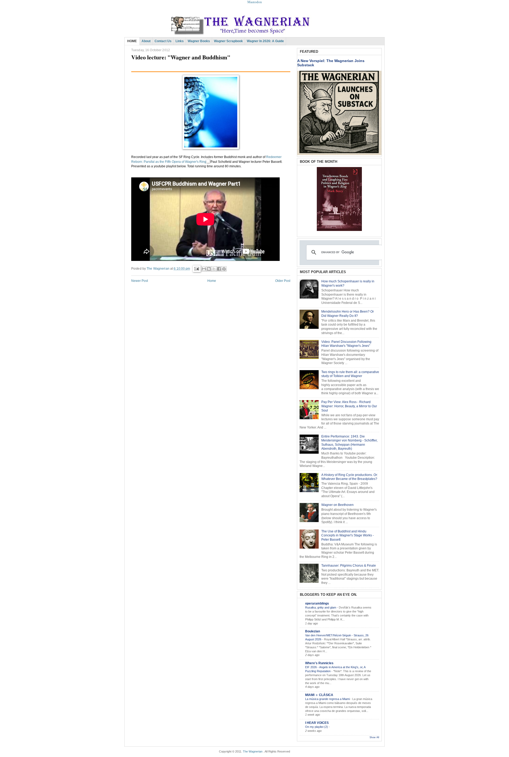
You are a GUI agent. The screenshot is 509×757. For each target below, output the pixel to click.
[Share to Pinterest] (224, 269)
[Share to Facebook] (219, 269)
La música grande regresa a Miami (327, 699)
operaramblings (317, 603)
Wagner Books (199, 41)
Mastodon (254, 2)
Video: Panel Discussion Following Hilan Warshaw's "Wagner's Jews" (346, 344)
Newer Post (139, 281)
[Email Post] (196, 268)
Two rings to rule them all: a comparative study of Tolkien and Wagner (350, 374)
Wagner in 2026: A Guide (265, 41)
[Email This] (204, 269)
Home (211, 281)
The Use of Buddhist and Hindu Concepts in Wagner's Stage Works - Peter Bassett (347, 535)
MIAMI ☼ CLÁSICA (319, 695)
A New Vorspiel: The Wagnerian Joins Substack (331, 63)
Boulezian (312, 631)
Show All (374, 737)
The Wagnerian (252, 751)
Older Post (282, 281)
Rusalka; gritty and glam (321, 607)
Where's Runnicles (319, 663)
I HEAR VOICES (317, 723)
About (146, 41)
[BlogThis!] (209, 269)
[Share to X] (214, 269)
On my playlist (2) (317, 726)
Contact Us (163, 41)
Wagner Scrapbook (228, 41)
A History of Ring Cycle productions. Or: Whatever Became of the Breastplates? (349, 477)
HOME (132, 41)
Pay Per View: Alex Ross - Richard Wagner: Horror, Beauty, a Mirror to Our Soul (349, 406)
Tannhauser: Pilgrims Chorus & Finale (348, 565)
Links (179, 41)
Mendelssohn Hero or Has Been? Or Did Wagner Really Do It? (347, 314)
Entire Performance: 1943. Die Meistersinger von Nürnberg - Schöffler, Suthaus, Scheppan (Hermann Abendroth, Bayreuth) (349, 443)
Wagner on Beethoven (337, 505)
